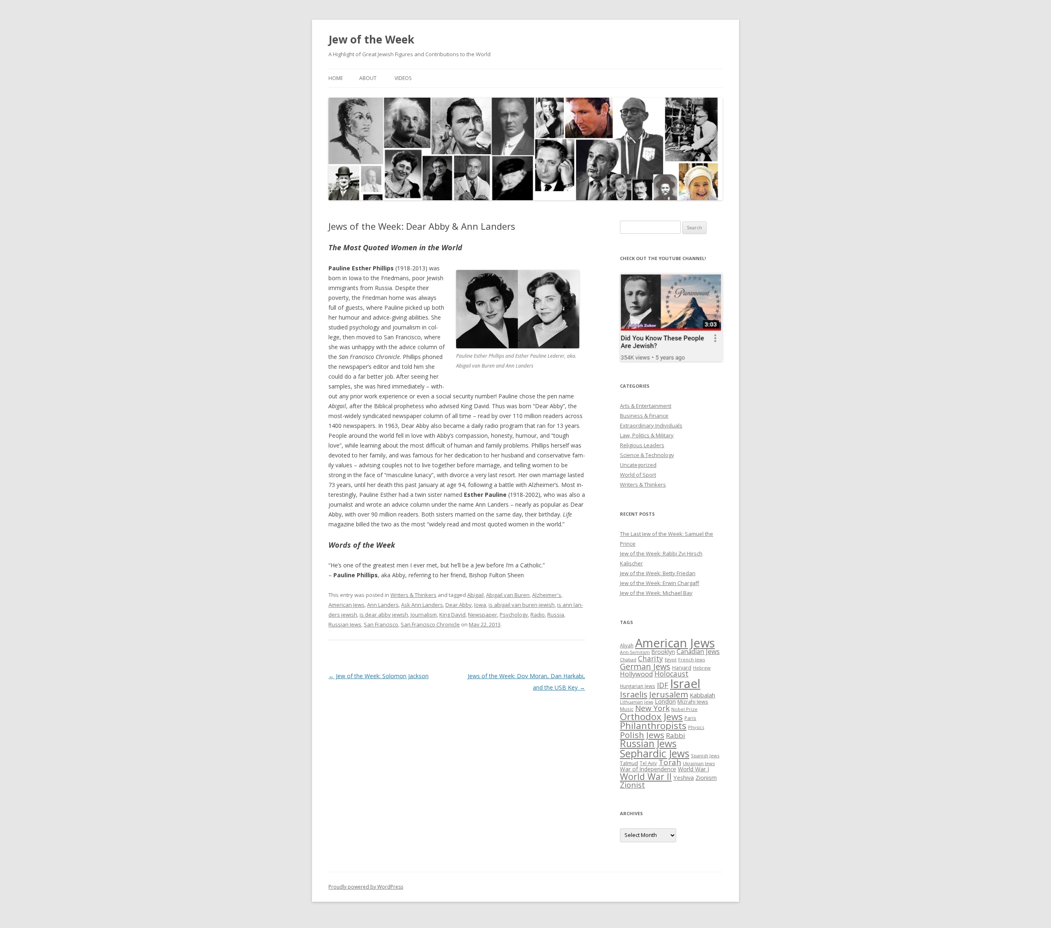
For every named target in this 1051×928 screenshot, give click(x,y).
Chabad (628, 659)
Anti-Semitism (635, 652)
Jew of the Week (371, 39)
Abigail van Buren (508, 595)
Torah (670, 762)
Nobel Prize (684, 709)
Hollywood (636, 674)
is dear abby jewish (384, 614)
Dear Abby (458, 604)
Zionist (632, 784)
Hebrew (702, 668)
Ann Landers (383, 604)
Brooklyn (663, 652)
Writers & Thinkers (413, 595)
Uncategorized (638, 465)
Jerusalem (668, 694)
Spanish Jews (705, 755)
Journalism (424, 614)
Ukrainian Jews (699, 763)
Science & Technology (647, 455)
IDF (662, 685)
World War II (646, 776)
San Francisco (381, 624)
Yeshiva (683, 777)
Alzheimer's (546, 595)
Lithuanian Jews (636, 702)
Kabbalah (702, 695)
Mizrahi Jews (692, 701)
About (367, 78)
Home (335, 78)
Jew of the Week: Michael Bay (656, 593)
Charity (650, 658)
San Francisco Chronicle (430, 624)
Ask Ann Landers (422, 604)
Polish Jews (642, 735)
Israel (685, 683)
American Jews (346, 604)
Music (626, 709)
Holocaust (671, 674)
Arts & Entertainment (645, 405)
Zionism (706, 777)
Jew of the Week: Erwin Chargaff (659, 583)
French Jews (691, 659)
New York (652, 708)
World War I (693, 769)
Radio (537, 614)
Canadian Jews (698, 651)
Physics (696, 727)
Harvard (681, 667)
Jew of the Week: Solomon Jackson (378, 676)
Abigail (475, 595)
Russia (555, 614)
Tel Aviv (648, 763)
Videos (403, 78)
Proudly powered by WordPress (365, 886)
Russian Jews (344, 624)
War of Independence (648, 769)
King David (452, 614)
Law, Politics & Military (647, 435)
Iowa (480, 604)
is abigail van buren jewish (522, 604)
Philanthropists (653, 725)
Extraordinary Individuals (651, 425)
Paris (690, 718)
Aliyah (626, 645)
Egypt (671, 659)
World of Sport (638, 474)
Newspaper (482, 614)
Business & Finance (644, 415)
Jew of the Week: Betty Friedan (657, 573)
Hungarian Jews (637, 686)
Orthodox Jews (651, 716)
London (665, 701)
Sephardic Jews (654, 753)
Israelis (633, 694)
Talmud (629, 763)
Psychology (514, 614)
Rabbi (675, 735)
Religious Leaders (642, 445)
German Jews (645, 666)
